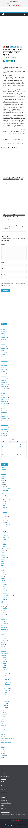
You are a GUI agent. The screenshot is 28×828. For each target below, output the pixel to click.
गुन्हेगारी (7, 46)
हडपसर (5, 706)
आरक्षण (2, 482)
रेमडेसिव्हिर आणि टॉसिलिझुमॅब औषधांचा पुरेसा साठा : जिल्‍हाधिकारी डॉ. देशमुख (14, 216)
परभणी (4, 668)
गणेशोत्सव (3, 568)
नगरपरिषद (3, 612)
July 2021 (3, 408)
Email (3, 268)
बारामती (6, 697)
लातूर (4, 712)
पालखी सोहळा (3, 630)
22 (20, 452)
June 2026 (3, 331)
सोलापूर (4, 717)
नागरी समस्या (5, 512)
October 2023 (3, 363)
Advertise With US (5, 776)
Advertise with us (5, 792)
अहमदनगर (4, 657)
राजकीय (2, 726)
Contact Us (3, 795)
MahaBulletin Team (14, 57)
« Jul (2, 460)
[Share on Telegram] (12, 61)
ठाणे (2, 602)
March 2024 (3, 354)
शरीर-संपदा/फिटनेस (6, 488)
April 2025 (3, 346)
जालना (4, 663)
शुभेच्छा (4, 599)
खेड (6, 675)
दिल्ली (5, 533)
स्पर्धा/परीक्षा (5, 546)
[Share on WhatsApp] (9, 61)
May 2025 (3, 344)
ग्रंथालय (2, 574)
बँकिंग (2, 647)
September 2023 (4, 365)
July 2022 (3, 393)
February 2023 (4, 378)
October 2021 (3, 401)
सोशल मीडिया (3, 755)
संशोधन (2, 747)
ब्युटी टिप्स (4, 486)
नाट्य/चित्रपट (3, 615)
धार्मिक (2, 610)
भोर (6, 699)
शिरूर (6, 680)
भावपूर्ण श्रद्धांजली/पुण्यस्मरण (7, 595)
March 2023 (3, 376)
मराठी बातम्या (3, 651)
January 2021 (3, 421)
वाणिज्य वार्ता (5, 597)
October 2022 (4, 386)
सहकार (2, 751)
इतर (2, 495)
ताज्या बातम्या (3, 604)
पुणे (3, 670)
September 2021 (4, 404)
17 (2, 452)
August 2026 (3, 327)
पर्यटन (2, 625)
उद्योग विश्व (3, 551)
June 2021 (3, 410)
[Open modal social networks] (15, 61)
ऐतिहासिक (3, 553)
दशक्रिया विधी (5, 591)
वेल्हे (6, 703)
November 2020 (4, 425)
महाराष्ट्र (18, 46)
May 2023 (3, 372)
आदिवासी (3, 478)
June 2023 (3, 369)
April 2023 (3, 374)
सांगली (2, 753)
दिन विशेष (3, 606)
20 (13, 452)
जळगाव (4, 661)
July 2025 (3, 340)
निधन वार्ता (4, 516)
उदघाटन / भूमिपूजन (4, 549)
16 (24, 449)
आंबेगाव (6, 673)
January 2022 (4, 395)
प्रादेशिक (2, 644)
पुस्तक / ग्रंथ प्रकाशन (4, 640)
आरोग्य (2, 485)
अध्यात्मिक (3, 470)
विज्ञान (2, 732)
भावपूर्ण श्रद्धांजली (4, 649)
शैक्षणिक (4, 540)
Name (3, 262)
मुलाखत (4, 527)
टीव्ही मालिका (6, 524)
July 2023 (3, 367)
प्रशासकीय (4, 520)
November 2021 (4, 399)
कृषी (3, 503)
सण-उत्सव (4, 542)
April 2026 (3, 335)
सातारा (4, 714)
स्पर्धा (2, 758)
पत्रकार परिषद (3, 623)
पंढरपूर (2, 621)
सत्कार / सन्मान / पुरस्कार (6, 743)
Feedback (3, 782)
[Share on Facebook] (4, 61)
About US (3, 773)
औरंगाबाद (3, 555)
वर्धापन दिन (5, 608)
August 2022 (3, 391)
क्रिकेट (2, 563)
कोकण (4, 659)
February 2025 (4, 350)
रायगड (2, 728)
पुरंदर (6, 695)
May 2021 (3, 412)
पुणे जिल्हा (14, 46)
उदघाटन (4, 587)
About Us (3, 789)
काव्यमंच (4, 501)
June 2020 (3, 436)
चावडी (4, 505)
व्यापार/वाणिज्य (5, 537)
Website (3, 275)
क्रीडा (2, 566)
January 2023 (3, 380)
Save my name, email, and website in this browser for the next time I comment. (13, 284)
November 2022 (4, 384)
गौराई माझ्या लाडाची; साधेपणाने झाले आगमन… (16, 143)
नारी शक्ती (4, 514)
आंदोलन (2, 480)
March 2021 (3, 416)
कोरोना (4, 46)
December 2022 (4, 382)
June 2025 (3, 342)
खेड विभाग (5, 671)
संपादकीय (3, 745)
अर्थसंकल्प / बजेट (4, 472)
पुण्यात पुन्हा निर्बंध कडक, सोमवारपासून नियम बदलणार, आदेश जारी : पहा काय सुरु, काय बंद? (13, 179)
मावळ (6, 686)
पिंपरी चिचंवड (7, 684)
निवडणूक (3, 619)
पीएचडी (2, 632)
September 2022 (4, 389)
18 (6, 452)
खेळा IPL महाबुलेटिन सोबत (6, 803)
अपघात (4, 497)
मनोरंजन (4, 523)
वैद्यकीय (2, 736)
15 (20, 449)
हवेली (5, 708)
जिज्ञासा (4, 508)
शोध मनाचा (5, 491)
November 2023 (4, 361)
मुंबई (3, 710)
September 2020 (4, 429)
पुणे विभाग (3, 636)
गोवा (2, 572)
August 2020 (3, 431)
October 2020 (4, 427)
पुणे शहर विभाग (6, 682)
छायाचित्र (3, 578)
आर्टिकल (2, 493)
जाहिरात (2, 583)
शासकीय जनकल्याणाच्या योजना (6, 738)
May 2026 (3, 333)
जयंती (2, 580)
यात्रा (2, 723)
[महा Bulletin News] (3, 14)
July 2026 (3, 329)
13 (13, 449)
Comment (4, 244)
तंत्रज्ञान (4, 510)
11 (6, 449)
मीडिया (2, 719)
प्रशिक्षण (2, 642)
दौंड (6, 692)
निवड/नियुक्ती (5, 518)
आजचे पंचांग (3, 474)
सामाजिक (4, 544)
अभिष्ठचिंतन (5, 584)
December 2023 (4, 359)
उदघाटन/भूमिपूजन (6, 499)
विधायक (4, 535)
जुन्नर (10, 46)
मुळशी (6, 701)
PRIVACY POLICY (5, 800)
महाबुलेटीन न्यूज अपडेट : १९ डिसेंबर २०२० (13, 226)
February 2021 (4, 418)
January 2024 (4, 357)
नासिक (2, 617)
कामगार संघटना (4, 557)
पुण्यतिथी (3, 638)
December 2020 (4, 423)
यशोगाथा (4, 529)
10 (2, 449)
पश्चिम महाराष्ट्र (3, 627)
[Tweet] (7, 61)
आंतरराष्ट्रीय (3, 476)
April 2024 (3, 352)
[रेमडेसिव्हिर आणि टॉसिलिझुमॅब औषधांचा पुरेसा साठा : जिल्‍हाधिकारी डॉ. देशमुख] (14, 189)
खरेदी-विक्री (5, 589)
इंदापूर (6, 690)
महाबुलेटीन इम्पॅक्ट (4, 653)
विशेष (21, 46)
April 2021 (3, 414)
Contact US (3, 779)
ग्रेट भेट (2, 576)
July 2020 (3, 433)
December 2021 (4, 397)
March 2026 (3, 337)
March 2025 (3, 348)
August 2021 (3, 406)
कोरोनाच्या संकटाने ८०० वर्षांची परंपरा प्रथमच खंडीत (13, 140)
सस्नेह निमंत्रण (3, 749)
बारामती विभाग (6, 688)
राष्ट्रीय (4, 531)
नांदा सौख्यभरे (5, 593)
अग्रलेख (2, 467)
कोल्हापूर (2, 561)
